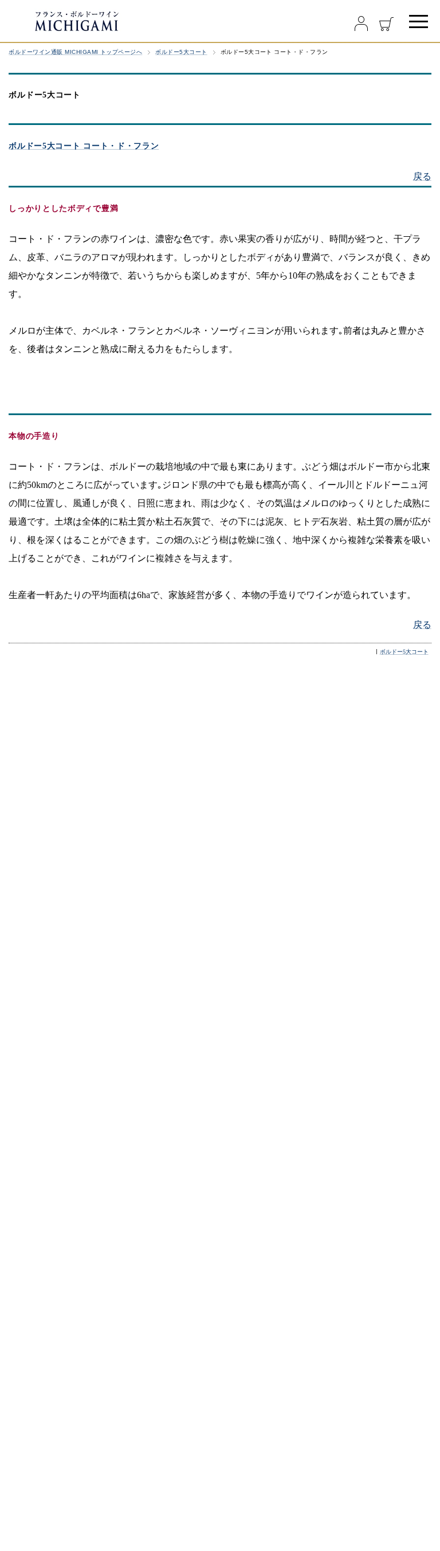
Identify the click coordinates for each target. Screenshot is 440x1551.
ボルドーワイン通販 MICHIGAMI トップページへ (75, 52)
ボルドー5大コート (181, 52)
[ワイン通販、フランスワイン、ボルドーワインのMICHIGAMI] (114, 21)
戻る (422, 176)
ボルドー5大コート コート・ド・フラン (84, 146)
